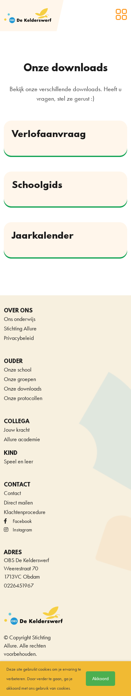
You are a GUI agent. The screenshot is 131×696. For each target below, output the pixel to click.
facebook (22, 521)
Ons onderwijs (19, 319)
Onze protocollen (23, 398)
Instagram (22, 529)
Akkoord (100, 678)
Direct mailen (18, 502)
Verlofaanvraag (49, 134)
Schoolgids (37, 185)
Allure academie (22, 439)
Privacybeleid (19, 338)
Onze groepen (20, 379)
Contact (12, 493)
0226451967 (19, 585)
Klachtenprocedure (24, 512)
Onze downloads (22, 388)
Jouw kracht (17, 429)
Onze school (17, 369)
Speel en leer (18, 461)
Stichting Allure (20, 328)
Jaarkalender (42, 236)
